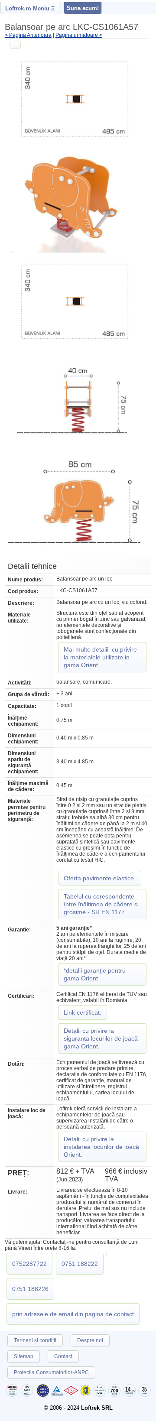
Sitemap (23, 1356)
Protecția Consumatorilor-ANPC (51, 1372)
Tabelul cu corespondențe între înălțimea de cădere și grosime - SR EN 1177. (101, 904)
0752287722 (29, 1263)
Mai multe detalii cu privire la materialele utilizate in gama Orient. (100, 657)
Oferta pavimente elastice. (100, 878)
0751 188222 (80, 1263)
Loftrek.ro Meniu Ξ (30, 8)
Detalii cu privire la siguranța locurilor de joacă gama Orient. (101, 1038)
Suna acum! (83, 8)
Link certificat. (82, 1012)
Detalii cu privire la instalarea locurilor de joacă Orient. (101, 1147)
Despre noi (90, 1340)
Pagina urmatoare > (78, 35)
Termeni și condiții (35, 1340)
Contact (63, 1356)
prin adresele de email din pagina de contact (73, 1314)
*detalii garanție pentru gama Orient (95, 974)
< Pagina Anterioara (28, 35)
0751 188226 (30, 1288)
